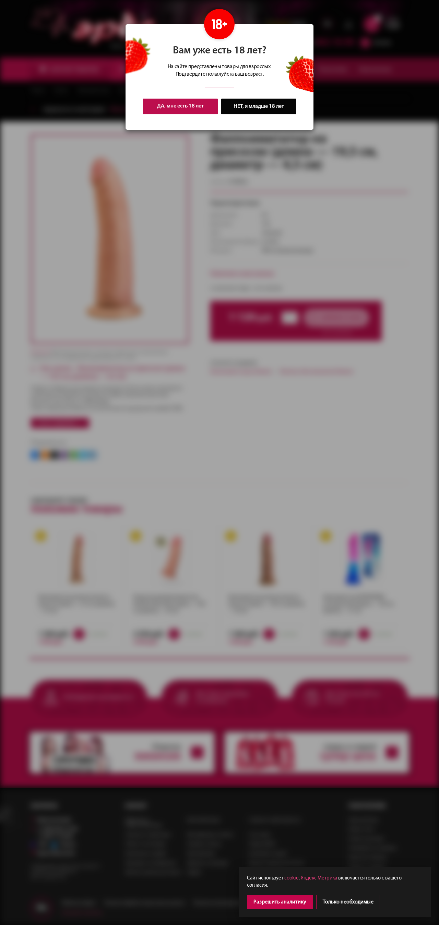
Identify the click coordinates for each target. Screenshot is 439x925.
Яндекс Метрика (319, 878)
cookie (291, 878)
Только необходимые (348, 902)
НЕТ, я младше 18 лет (259, 106)
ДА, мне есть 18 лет (180, 106)
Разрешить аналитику (279, 902)
